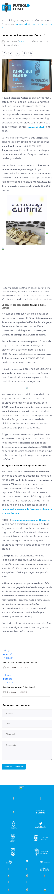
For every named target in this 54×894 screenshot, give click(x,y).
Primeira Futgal (36, 127)
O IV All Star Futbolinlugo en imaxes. (20, 663)
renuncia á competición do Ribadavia (31, 520)
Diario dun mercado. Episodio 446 (19, 687)
